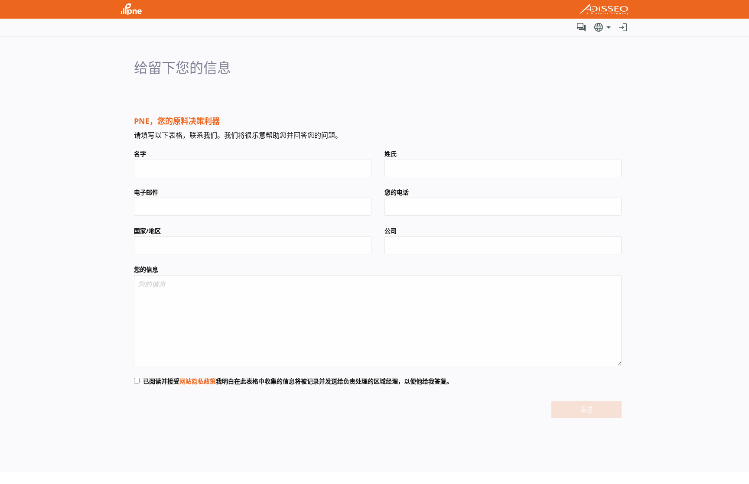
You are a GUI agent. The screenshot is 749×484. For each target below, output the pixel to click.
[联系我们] (581, 27)
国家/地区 (147, 231)
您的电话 (396, 192)
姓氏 (390, 153)
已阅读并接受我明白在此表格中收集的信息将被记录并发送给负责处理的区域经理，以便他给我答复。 (298, 381)
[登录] (623, 27)
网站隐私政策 (197, 381)
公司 (390, 231)
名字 (140, 153)
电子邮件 (146, 192)
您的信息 (146, 269)
